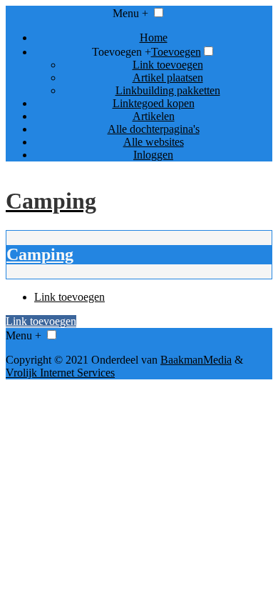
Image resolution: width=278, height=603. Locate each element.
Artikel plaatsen (168, 77)
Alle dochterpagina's (154, 129)
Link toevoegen (168, 65)
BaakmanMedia (196, 360)
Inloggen (153, 155)
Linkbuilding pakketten (167, 90)
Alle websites (153, 142)
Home (154, 37)
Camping (39, 254)
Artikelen (154, 116)
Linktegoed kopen (154, 103)
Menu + (130, 13)
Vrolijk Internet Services (60, 373)
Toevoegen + (121, 52)
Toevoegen (176, 52)
